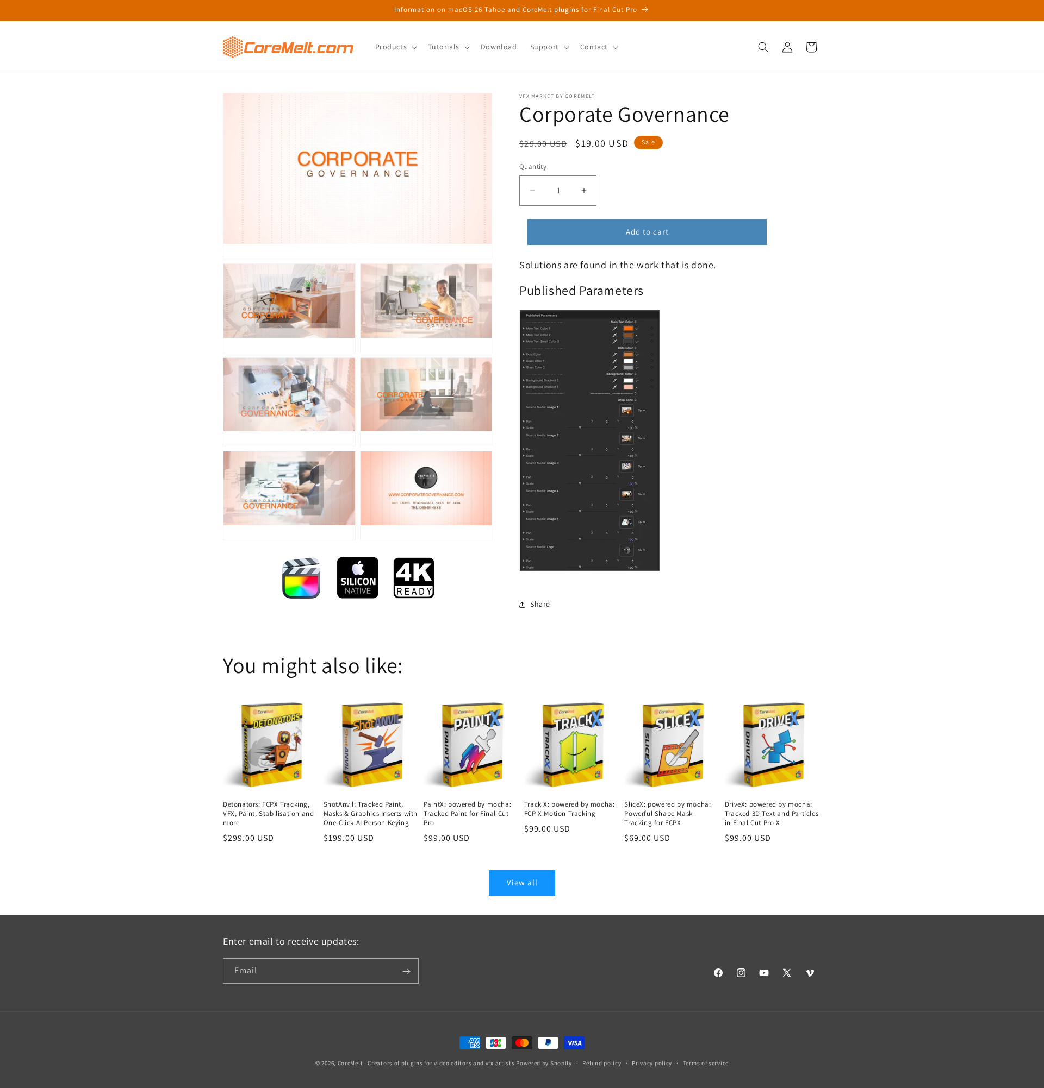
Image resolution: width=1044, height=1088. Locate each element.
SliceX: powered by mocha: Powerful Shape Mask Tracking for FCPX (667, 813)
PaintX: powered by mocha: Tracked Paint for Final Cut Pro (467, 813)
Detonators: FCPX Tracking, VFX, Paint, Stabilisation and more (268, 813)
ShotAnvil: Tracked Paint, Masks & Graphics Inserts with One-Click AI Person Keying (371, 813)
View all (522, 882)
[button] (395, 46)
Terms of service (706, 1062)
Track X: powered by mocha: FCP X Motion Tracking (569, 809)
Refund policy (601, 1062)
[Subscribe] (406, 971)
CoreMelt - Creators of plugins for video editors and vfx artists (426, 1063)
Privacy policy (652, 1062)
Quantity (532, 166)
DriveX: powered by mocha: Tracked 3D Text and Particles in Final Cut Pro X (771, 813)
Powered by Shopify (544, 1063)
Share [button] (540, 604)
